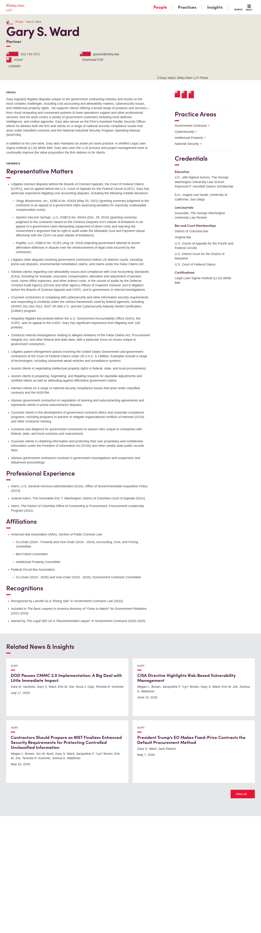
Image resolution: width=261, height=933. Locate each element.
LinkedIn (15, 66)
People (160, 7)
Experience (13, 163)
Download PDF (93, 59)
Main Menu (120, 4)
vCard (18, 59)
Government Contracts (190, 125)
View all (241, 794)
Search (238, 9)
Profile (11, 92)
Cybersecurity (184, 131)
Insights (215, 7)
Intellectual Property (188, 138)
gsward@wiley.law (106, 54)
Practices (187, 7)
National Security (186, 144)
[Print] (185, 94)
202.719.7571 (30, 54)
